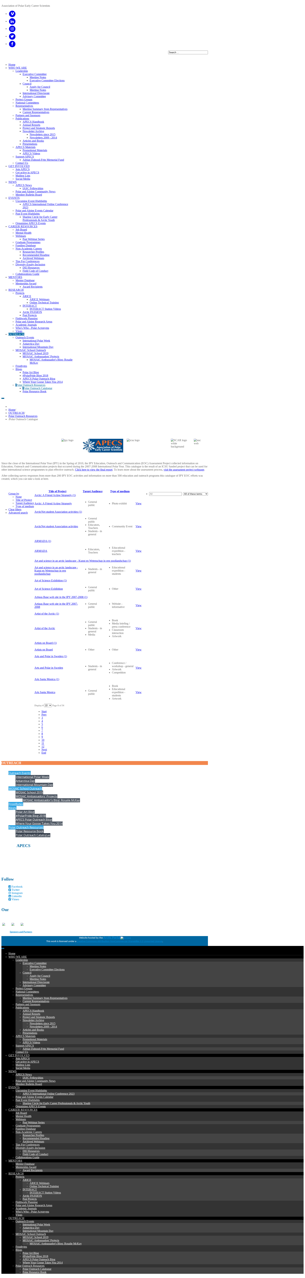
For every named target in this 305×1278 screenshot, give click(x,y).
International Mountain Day (34, 785)
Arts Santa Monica (44, 692)
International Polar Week (32, 777)
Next (44, 749)
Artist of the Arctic (44, 628)
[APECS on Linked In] (12, 21)
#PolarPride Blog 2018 (31, 816)
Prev (44, 714)
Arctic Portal (112, 937)
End (43, 752)
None (19, 496)
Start (44, 711)
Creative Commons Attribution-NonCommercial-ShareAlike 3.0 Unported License (119, 941)
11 (42, 743)
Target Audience (25, 503)
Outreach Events (20, 773)
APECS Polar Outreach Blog (34, 820)
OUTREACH (16, 412)
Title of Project (24, 499)
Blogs (12, 808)
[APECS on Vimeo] (12, 13)
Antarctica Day (25, 781)
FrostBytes (16, 804)
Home (11, 409)
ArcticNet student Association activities (56, 526)
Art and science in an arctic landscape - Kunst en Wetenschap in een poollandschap (56, 570)
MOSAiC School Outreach (25, 788)
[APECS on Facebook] (12, 43)
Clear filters (14, 509)
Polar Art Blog (25, 812)
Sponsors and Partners (21, 931)
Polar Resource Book (30, 831)
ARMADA (40, 550)
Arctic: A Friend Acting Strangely (53, 503)
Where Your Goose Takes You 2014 (39, 823)
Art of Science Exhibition (48, 588)
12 (42, 746)
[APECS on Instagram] (12, 28)
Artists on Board (43, 649)
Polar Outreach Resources (22, 416)
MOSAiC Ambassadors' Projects (36, 796)
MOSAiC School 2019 (29, 792)
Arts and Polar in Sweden (48, 667)
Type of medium (25, 506)
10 (42, 739)
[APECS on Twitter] (12, 36)
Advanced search (18, 512)
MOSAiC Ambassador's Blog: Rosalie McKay (51, 800)
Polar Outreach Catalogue (33, 835)
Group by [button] (13, 493)
